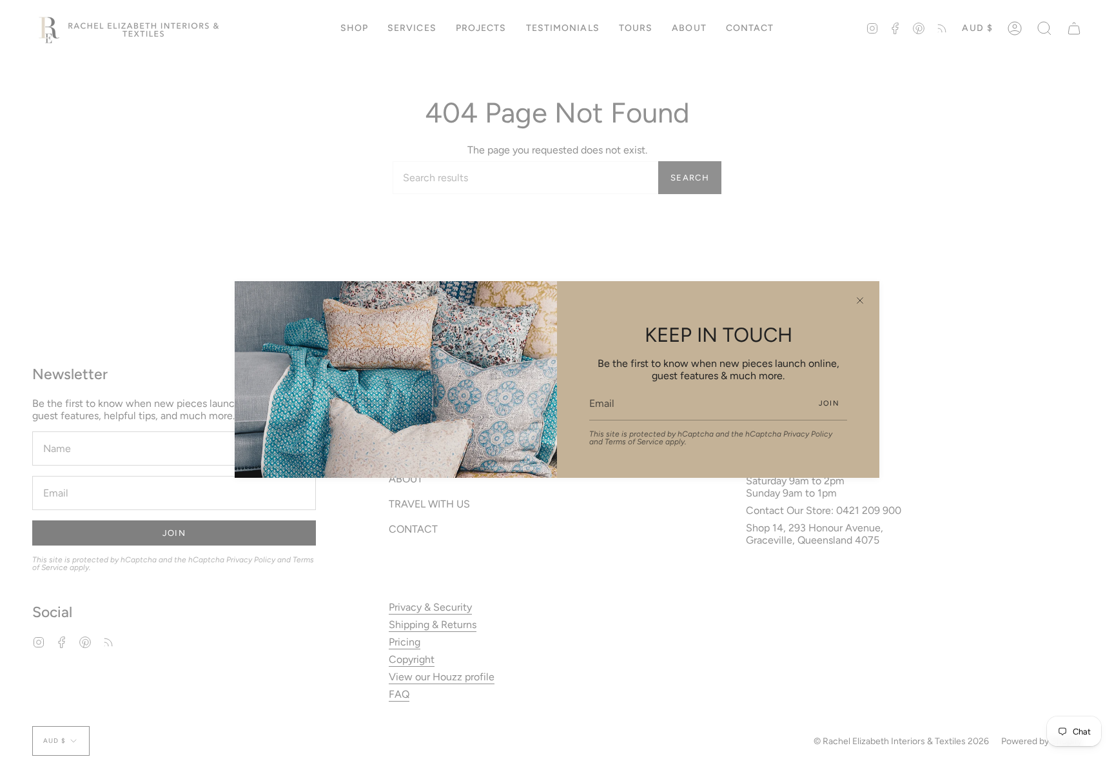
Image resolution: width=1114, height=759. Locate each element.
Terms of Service (634, 441)
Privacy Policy (807, 434)
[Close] (860, 300)
